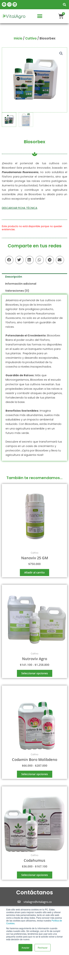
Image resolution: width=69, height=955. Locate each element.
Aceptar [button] (25, 947)
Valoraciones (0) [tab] (17, 291)
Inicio (18, 38)
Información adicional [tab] (20, 284)
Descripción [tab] (13, 277)
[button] (64, 4)
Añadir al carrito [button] (34, 572)
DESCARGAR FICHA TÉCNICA (19, 208)
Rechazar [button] (42, 947)
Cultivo (31, 38)
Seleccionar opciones (34, 673)
